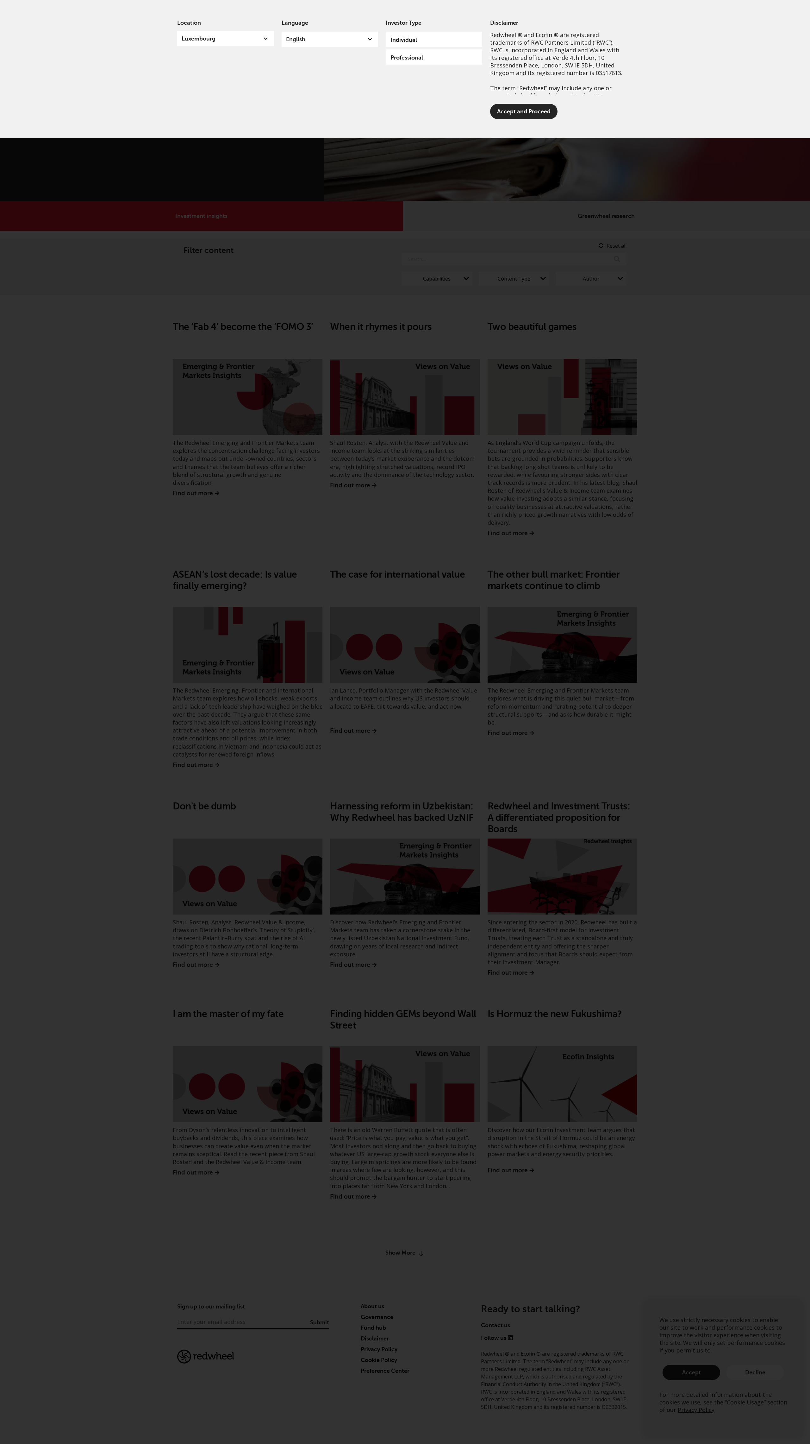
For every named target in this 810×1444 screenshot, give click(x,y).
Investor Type (403, 23)
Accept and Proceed (524, 111)
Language (295, 23)
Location (189, 23)
